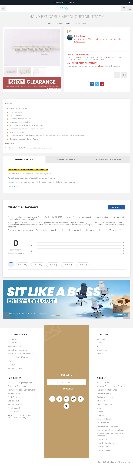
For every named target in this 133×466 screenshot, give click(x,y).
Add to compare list (117, 75)
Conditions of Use (15, 408)
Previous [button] (6, 315)
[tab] (24, 159)
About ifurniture (103, 383)
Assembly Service (15, 346)
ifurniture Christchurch (106, 397)
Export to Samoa (104, 447)
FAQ (9, 361)
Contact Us (12, 339)
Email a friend (124, 75)
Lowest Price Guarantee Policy (94, 59)
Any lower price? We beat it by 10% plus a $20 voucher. (98, 40)
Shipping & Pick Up (24, 160)
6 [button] (75, 315)
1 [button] (53, 315)
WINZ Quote (13, 397)
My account (101, 339)
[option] (11, 71)
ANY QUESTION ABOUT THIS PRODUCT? (82, 63)
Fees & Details (13, 186)
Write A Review (116, 207)
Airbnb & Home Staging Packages (110, 430)
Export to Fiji (102, 439)
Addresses (101, 346)
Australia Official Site (105, 419)
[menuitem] (22, 339)
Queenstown (102, 415)
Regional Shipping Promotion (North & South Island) (20, 416)
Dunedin (100, 412)
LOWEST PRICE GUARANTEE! (78, 54)
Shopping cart (102, 350)
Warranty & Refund (66, 160)
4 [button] (66, 315)
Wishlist (100, 354)
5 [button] (71, 315)
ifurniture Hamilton (104, 393)
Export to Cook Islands (106, 443)
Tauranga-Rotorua (104, 404)
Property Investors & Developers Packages (110, 435)
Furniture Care (13, 412)
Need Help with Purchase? (109, 160)
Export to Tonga (103, 450)
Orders (99, 343)
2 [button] (58, 315)
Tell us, (100, 66)
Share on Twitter (97, 84)
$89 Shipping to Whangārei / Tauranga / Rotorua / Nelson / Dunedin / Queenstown (64, 3)
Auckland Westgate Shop (107, 390)
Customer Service (15, 343)
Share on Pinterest (102, 84)
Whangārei (101, 401)
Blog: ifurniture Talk (15, 368)
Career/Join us (103, 423)
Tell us (105, 57)
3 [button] (62, 315)
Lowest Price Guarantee (17, 350)
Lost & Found (13, 401)
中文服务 (11, 365)
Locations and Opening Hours (20, 383)
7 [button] (80, 315)
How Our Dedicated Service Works (22, 390)
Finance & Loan (14, 393)
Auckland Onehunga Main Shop (109, 386)
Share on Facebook (92, 84)
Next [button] (126, 315)
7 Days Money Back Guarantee (20, 354)
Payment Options (15, 404)
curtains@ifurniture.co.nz (42, 148)
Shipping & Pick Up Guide (18, 386)
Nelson (99, 408)
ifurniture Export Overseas (107, 426)
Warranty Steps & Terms (18, 357)
